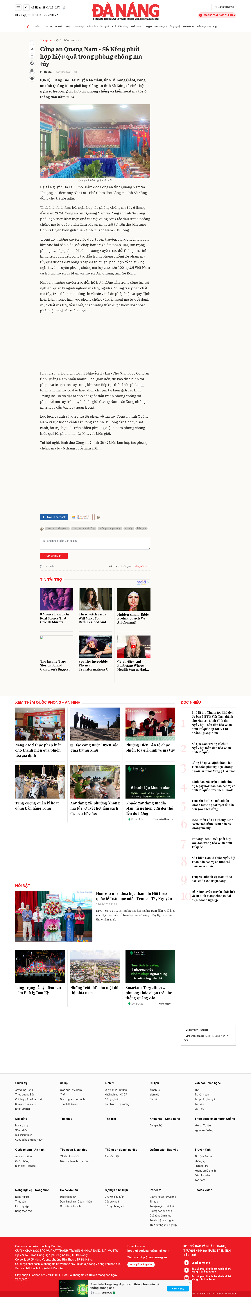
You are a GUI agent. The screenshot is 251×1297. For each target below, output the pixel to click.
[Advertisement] (95, 343)
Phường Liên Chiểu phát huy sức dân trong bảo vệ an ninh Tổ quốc (212, 843)
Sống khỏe (21, 1130)
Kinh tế (58, 26)
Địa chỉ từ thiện (23, 1134)
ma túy (128, 528)
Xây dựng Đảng (24, 1089)
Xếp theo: (114, 566)
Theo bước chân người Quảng (200, 26)
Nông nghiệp (22, 1196)
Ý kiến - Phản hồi (69, 1156)
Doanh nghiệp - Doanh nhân (76, 1201)
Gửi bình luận (53, 555)
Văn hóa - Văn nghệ (98, 26)
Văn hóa (199, 1108)
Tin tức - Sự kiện (204, 1156)
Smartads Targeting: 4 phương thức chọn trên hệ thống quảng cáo (149, 992)
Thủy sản (20, 1201)
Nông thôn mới (23, 1211)
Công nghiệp (112, 1099)
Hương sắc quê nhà (161, 1211)
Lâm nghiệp (22, 1206)
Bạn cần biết (112, 1156)
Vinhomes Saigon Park (198, 1036)
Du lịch (68, 26)
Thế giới (147, 26)
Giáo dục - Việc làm (71, 1089)
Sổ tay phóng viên (115, 1206)
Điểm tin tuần (202, 1175)
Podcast (155, 1190)
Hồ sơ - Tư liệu (203, 1125)
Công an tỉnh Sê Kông (84, 528)
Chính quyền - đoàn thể (28, 1099)
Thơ (197, 1089)
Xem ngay (178, 1288)
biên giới (141, 528)
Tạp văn (199, 1104)
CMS (205, 1294)
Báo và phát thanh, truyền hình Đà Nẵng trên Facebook (211, 1270)
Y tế (114, 26)
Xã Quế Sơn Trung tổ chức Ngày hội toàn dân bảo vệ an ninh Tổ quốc (211, 748)
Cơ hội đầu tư (69, 1190)
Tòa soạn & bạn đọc (73, 1149)
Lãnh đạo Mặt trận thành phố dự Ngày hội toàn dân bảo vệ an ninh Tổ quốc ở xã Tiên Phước (213, 786)
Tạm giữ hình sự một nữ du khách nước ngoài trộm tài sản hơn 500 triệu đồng (213, 805)
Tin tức (154, 1201)
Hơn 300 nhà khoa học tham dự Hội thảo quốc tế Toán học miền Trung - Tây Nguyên (134, 896)
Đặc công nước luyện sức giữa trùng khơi (94, 747)
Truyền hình (203, 1149)
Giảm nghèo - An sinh (72, 1099)
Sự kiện (154, 1099)
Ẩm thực (155, 1089)
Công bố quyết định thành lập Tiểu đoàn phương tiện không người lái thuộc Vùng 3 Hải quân (214, 767)
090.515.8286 (227, 15)
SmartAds (107, 1292)
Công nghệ (156, 1125)
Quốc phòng (22, 1161)
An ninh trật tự (23, 1156)
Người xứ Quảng (204, 1130)
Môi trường (21, 1125)
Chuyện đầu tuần (114, 1196)
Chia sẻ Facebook (56, 517)
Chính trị (38, 26)
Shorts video (203, 1190)
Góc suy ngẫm (113, 1201)
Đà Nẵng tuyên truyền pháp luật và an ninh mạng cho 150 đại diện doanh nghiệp (213, 896)
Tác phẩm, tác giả (205, 1099)
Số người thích (142, 566)
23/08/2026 (28, 15)
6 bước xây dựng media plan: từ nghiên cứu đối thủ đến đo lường (149, 808)
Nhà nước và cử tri (25, 1104)
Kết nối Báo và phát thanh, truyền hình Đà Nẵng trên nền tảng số (207, 1251)
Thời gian (126, 566)
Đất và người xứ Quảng (163, 1196)
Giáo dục (80, 26)
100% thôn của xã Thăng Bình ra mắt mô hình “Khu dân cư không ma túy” (212, 824)
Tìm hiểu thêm (162, 819)
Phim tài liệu (202, 1165)
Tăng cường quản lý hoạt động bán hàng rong (37, 805)
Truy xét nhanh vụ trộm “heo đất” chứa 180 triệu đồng (212, 879)
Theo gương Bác (24, 1094)
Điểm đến (155, 1094)
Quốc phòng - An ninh (68, 40)
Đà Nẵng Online (200, 1262)
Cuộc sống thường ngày (29, 1139)
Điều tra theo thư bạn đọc (74, 1161)
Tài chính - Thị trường (117, 1104)
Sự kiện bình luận (116, 1190)
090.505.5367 (211, 15)
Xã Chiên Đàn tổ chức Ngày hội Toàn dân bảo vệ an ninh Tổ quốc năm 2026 (213, 862)
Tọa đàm (200, 1180)
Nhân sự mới (22, 1108)
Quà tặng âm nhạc (160, 1215)
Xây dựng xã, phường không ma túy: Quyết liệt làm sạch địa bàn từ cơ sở (95, 808)
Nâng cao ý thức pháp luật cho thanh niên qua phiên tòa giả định (38, 750)
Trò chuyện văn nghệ (161, 1220)
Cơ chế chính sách (70, 1206)
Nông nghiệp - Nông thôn (32, 1190)
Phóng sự (200, 1161)
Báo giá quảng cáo (141, 1264)
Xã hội (48, 26)
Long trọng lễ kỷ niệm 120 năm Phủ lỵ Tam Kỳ (38, 990)
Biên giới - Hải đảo (25, 1165)
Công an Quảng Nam (57, 528)
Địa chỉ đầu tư (68, 1196)
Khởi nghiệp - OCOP (116, 1094)
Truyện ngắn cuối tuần (162, 1206)
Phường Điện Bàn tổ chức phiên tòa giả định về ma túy (150, 747)
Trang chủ (46, 40)
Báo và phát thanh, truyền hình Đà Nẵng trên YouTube (211, 1278)
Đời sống (123, 26)
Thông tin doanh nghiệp (121, 1149)
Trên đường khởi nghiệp (163, 1225)
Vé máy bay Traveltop (197, 1030)
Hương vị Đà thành (205, 1170)
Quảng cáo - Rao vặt (164, 1149)
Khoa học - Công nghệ (167, 26)
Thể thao (136, 26)
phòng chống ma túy (110, 528)
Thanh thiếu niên (69, 1104)
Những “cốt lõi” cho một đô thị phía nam (94, 990)
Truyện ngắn (202, 1094)
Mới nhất (53, 15)
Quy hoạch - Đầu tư (116, 1089)
